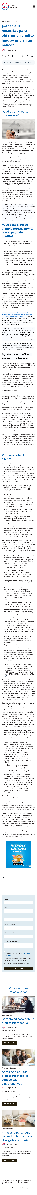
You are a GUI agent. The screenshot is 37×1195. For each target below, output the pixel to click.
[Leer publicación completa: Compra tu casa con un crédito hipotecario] (18, 1004)
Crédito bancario (7, 1015)
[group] (18, 62)
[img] (28, 63)
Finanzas (9, 878)
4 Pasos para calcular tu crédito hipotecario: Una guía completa (17, 1136)
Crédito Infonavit (8, 1129)
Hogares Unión (12, 51)
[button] (4, 62)
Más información (9, 1043)
